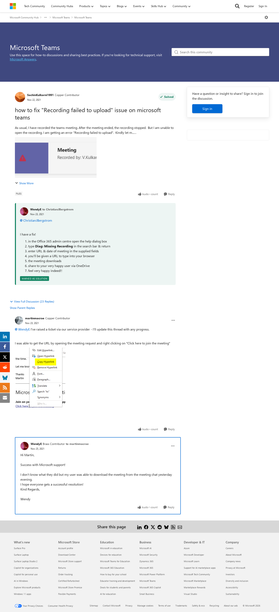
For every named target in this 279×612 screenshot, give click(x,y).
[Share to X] (153, 526)
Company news (233, 561)
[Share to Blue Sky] (166, 526)
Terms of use (164, 605)
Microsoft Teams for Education (115, 561)
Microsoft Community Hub (24, 17)
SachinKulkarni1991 (40, 95)
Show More (26, 183)
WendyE (35, 209)
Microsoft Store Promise (70, 587)
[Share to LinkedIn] (139, 526)
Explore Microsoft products (27, 587)
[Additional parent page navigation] (45, 17)
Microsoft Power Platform (152, 574)
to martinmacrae (77, 444)
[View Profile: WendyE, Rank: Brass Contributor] (24, 446)
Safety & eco (198, 605)
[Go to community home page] (13, 6)
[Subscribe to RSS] (173, 526)
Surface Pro (19, 548)
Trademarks (181, 605)
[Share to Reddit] (159, 526)
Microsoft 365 (146, 567)
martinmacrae (34, 318)
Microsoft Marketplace (195, 580)
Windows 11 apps (22, 593)
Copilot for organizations (26, 567)
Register (249, 6)
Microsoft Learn (191, 561)
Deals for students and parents (115, 587)
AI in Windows (21, 580)
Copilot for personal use (26, 574)
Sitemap (94, 605)
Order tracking (65, 574)
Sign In (263, 6)
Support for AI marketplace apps (200, 567)
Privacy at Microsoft (235, 567)
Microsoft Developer (194, 554)
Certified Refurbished (68, 580)
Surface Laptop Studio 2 (25, 561)
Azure (187, 548)
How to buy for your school (113, 574)
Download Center (67, 554)
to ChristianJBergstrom (58, 209)
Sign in (207, 108)
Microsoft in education (111, 548)
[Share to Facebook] (146, 526)
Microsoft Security (148, 554)
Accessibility (232, 587)
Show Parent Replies (22, 308)
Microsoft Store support (70, 561)
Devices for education (111, 554)
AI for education (108, 593)
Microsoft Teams (61, 17)
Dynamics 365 (146, 561)
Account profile (65, 548)
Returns (62, 567)
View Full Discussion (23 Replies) (34, 301)
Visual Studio (190, 593)
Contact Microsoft (112, 605)
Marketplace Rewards (194, 587)
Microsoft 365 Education (112, 567)
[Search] (237, 6)
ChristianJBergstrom (37, 220)
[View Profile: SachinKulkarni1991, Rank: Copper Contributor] (20, 97)
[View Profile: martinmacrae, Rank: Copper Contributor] (19, 320)
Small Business (147, 593)
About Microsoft (234, 554)
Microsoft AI (146, 548)
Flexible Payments (67, 593)
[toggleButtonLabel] (266, 17)
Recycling (214, 605)
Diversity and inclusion (237, 580)
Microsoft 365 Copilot (150, 587)
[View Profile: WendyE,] (24, 211)
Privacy (128, 605)
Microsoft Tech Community (197, 574)
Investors (230, 574)
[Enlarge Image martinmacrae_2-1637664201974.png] (40, 379)
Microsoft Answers (23, 59)
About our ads (231, 605)
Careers (229, 548)
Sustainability (232, 593)
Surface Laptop (21, 554)
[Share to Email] (180, 526)
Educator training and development (117, 580)
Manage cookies (145, 605)
